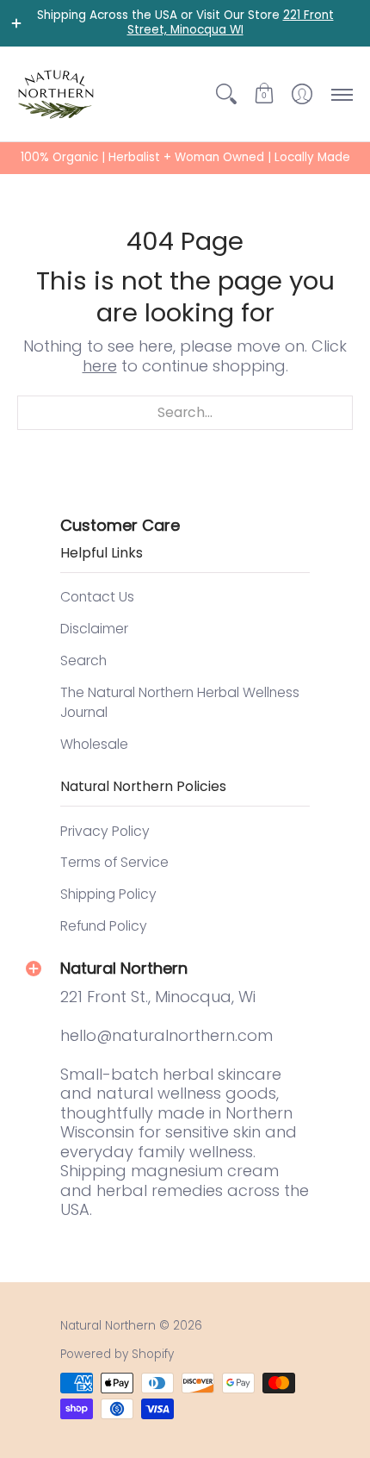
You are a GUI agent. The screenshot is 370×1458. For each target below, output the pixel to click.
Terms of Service (114, 862)
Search (83, 660)
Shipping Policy (108, 894)
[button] (264, 94)
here (100, 366)
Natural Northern (108, 1326)
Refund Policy (103, 926)
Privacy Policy (105, 831)
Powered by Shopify (117, 1354)
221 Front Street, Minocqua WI (230, 22)
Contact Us (97, 597)
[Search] (226, 94)
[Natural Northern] (56, 94)
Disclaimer (94, 629)
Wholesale (94, 744)
